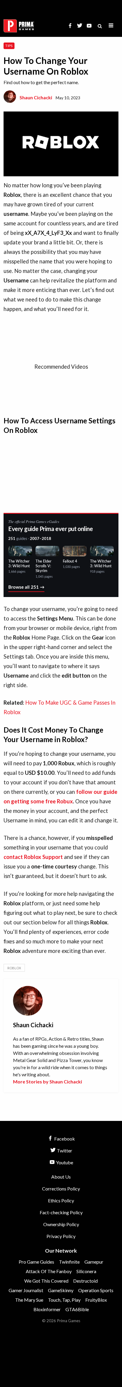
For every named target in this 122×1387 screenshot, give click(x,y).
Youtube (64, 1162)
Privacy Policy (61, 1236)
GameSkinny (60, 1290)
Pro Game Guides (36, 1262)
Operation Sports (95, 1290)
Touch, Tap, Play (64, 1300)
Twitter (64, 1150)
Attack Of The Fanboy (49, 1271)
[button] (111, 25)
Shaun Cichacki (36, 97)
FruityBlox (96, 1300)
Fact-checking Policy (61, 1212)
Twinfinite (69, 1262)
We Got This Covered (46, 1281)
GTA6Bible (77, 1309)
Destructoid (85, 1281)
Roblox (14, 968)
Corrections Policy (61, 1188)
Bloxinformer (47, 1309)
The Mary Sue (29, 1300)
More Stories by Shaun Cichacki (47, 1081)
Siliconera (86, 1271)
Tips (8, 45)
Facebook (64, 1138)
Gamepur (93, 1262)
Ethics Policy (61, 1200)
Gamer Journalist (26, 1290)
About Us (61, 1176)
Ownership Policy (61, 1224)
